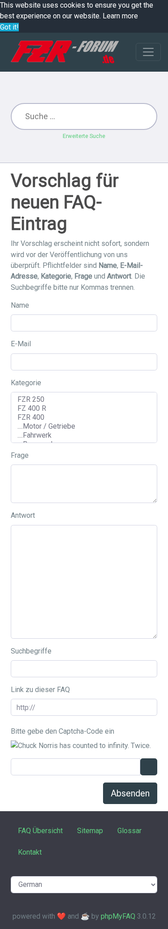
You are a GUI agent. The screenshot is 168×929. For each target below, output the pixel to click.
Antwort (23, 515)
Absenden (130, 793)
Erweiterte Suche (84, 136)
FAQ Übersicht (40, 830)
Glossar (129, 830)
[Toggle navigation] (148, 52)
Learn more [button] (120, 16)
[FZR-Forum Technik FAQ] (64, 52)
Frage (20, 455)
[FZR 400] (84, 417)
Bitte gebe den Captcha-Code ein (62, 731)
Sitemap (90, 830)
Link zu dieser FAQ (40, 689)
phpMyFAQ (118, 916)
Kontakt (30, 852)
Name (20, 305)
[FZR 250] (84, 399)
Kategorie (26, 382)
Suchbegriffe (31, 651)
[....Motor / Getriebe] (84, 426)
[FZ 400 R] (84, 408)
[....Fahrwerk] (84, 435)
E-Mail (21, 344)
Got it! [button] (9, 27)
